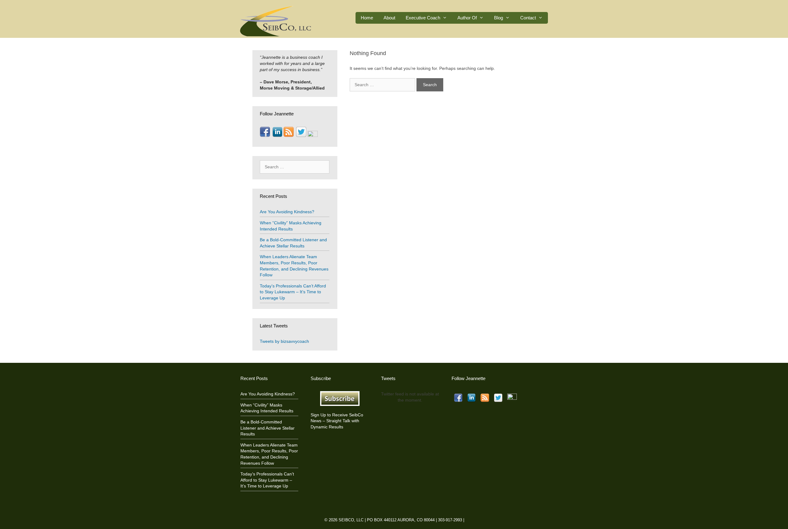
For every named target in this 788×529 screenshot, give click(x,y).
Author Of (467, 17)
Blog (498, 17)
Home (367, 17)
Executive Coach (423, 17)
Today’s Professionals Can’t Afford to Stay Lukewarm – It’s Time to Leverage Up (293, 291)
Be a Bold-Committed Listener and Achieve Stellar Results (267, 427)
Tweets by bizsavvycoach (284, 341)
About (389, 17)
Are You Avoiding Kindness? (287, 211)
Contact (528, 17)
